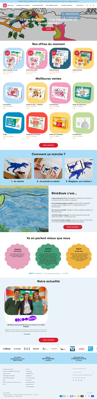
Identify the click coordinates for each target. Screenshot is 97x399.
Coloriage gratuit (30, 386)
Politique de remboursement (8, 394)
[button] (87, 5)
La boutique (29, 371)
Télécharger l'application (9, 375)
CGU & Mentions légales (8, 377)
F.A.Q (4, 384)
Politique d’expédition (28, 394)
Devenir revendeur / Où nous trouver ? (12, 382)
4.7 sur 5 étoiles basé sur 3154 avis (52, 273)
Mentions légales (19, 396)
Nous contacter (6, 373)
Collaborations (29, 373)
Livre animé (28, 380)
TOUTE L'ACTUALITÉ (48, 340)
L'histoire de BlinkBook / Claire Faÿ (11, 371)
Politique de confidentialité (18, 394)
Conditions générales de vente (9, 396)
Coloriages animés (30, 382)
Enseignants (29, 375)
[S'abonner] (93, 372)
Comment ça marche (8, 369)
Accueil (27, 369)
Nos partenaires (29, 384)
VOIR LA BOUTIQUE (48, 145)
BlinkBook (7, 392)
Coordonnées (35, 394)
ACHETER (48, 29)
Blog (4, 380)
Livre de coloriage (30, 377)
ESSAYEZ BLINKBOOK (73, 227)
